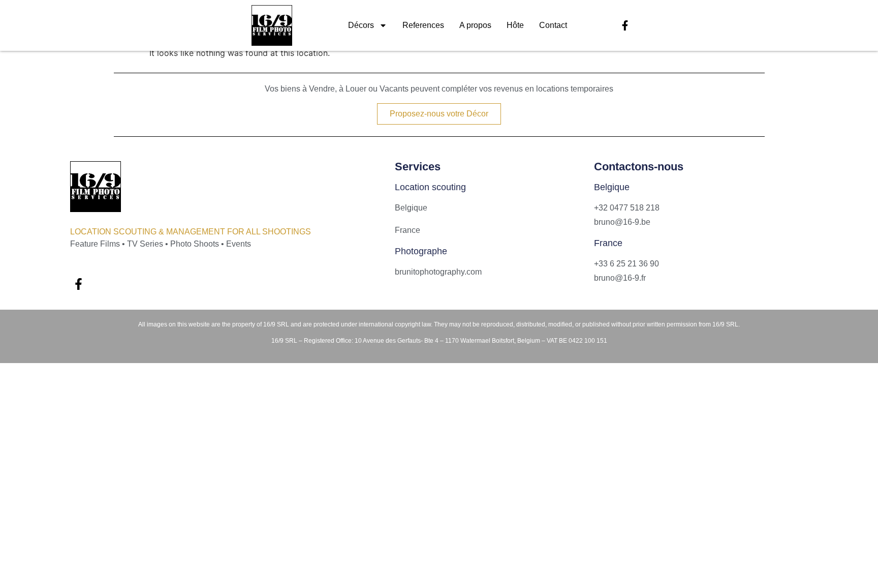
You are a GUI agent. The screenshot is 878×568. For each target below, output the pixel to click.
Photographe (421, 251)
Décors (361, 25)
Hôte (515, 25)
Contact (553, 25)
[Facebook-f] (625, 25)
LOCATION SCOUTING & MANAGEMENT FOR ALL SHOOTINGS (190, 231)
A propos (475, 25)
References (423, 25)
